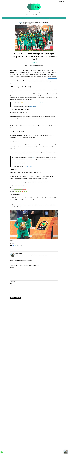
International (33, 18)
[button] (11, 224)
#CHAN (33, 157)
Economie (24, 18)
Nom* (11, 279)
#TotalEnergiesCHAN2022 (28, 102)
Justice (38, 18)
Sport (50, 18)
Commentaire (12, 267)
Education (19, 18)
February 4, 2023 (28, 166)
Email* (11, 283)
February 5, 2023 (32, 106)
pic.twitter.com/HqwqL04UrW (46, 102)
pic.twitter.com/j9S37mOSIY (18, 163)
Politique (42, 18)
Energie (28, 18)
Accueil (20, 22)
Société (46, 18)
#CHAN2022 (37, 102)
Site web (11, 287)
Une (18, 249)
